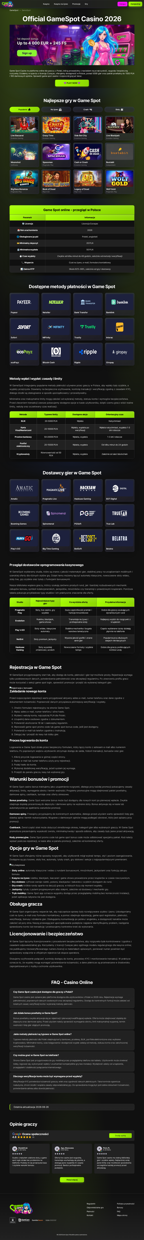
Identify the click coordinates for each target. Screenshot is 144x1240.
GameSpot (14, 10)
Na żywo (54, 109)
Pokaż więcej (72, 1180)
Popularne (22, 109)
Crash (86, 109)
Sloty (118, 109)
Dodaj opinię (120, 1135)
